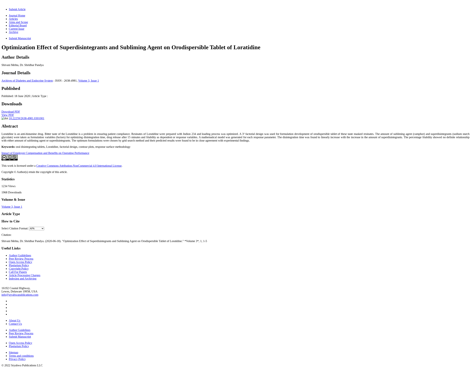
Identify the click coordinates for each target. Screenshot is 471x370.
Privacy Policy (17, 359)
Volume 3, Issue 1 (88, 80)
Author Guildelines (20, 255)
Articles (13, 18)
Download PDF (10, 111)
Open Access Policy (20, 262)
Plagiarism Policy (19, 265)
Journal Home (17, 15)
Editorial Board (18, 25)
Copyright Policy (19, 268)
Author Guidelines (19, 330)
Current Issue (16, 28)
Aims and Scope (18, 22)
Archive (13, 32)
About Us (14, 320)
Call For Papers (18, 272)
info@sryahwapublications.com (19, 294)
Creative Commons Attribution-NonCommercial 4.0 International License (79, 165)
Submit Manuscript (20, 38)
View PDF (7, 115)
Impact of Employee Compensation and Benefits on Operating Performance (45, 153)
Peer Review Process (21, 258)
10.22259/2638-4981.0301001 (26, 118)
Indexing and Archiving (22, 278)
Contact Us (15, 323)
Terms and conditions (21, 355)
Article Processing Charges (24, 275)
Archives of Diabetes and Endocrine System (27, 80)
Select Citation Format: (14, 228)
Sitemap (13, 352)
